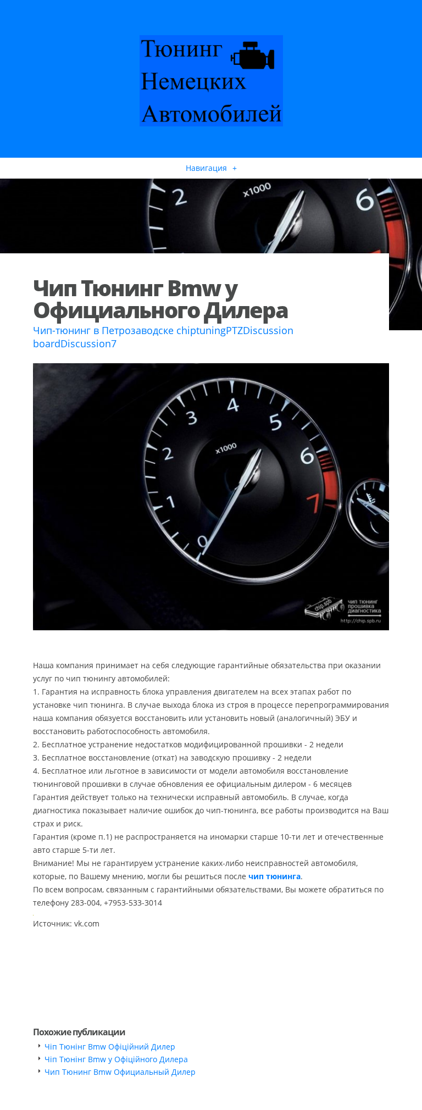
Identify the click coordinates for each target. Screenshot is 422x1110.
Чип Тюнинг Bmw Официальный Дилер (120, 1072)
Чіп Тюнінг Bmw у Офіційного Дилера (116, 1059)
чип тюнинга (274, 876)
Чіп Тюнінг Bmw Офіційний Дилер (110, 1046)
